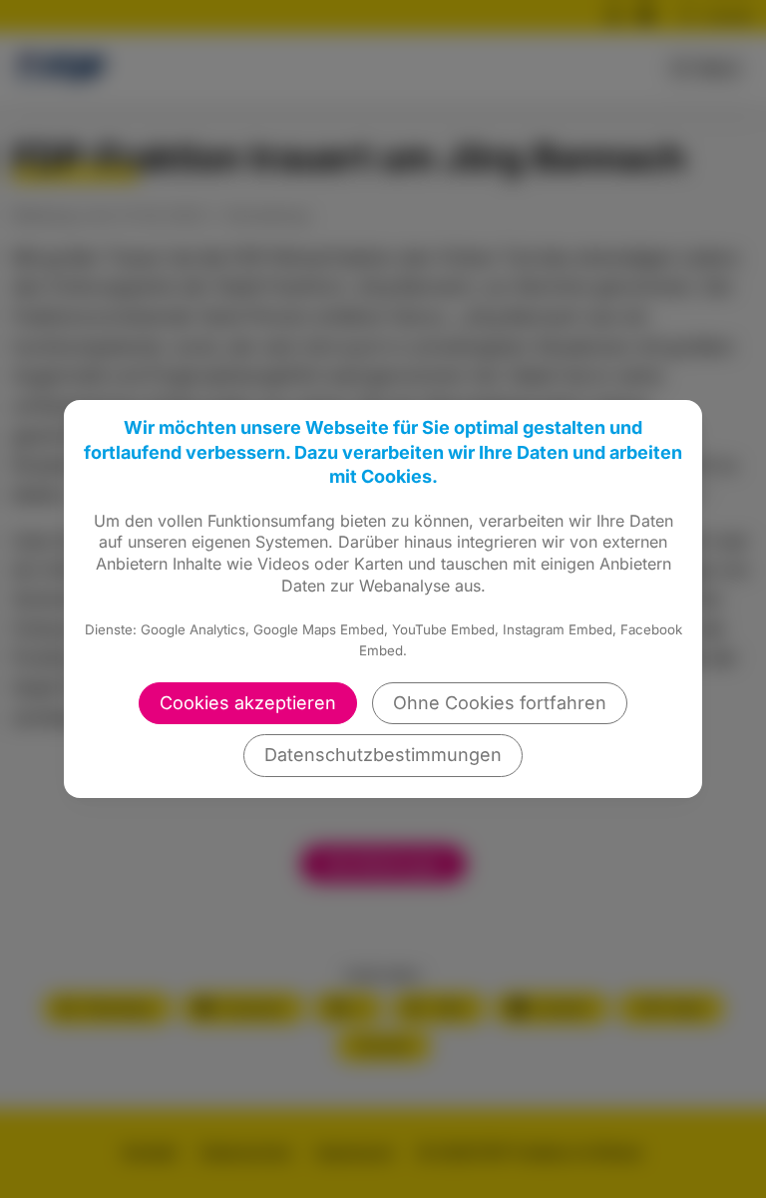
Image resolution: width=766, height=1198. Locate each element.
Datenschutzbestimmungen (383, 754)
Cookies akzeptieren (248, 702)
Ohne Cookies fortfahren (499, 702)
